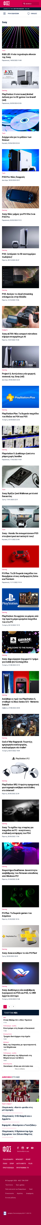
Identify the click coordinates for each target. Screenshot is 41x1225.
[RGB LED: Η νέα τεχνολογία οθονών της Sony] (20, 37)
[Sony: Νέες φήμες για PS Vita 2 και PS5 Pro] (20, 197)
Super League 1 (7, 1104)
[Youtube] (32, 1147)
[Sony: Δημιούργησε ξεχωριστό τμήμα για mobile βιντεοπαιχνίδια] (20, 642)
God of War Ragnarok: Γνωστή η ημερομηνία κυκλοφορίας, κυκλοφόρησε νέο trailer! (17, 745)
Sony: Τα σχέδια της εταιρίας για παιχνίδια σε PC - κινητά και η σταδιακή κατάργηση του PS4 (17, 830)
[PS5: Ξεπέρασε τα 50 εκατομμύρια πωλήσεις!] (20, 237)
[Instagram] (23, 1147)
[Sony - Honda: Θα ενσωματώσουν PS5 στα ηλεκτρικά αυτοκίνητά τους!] (20, 517)
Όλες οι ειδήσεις (20, 1069)
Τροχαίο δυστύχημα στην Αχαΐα (16, 1036)
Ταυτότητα (9, 1185)
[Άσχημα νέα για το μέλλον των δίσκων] (20, 120)
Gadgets (5, 330)
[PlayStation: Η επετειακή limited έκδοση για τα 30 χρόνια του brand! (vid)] (20, 77)
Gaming (4, 90)
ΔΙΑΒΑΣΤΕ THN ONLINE (16, 9)
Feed (30, 1189)
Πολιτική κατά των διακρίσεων (15, 1189)
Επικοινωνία (9, 1193)
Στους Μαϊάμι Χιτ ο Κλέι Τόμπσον (17, 1020)
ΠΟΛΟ (5, 1163)
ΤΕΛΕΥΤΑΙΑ (10, 1013)
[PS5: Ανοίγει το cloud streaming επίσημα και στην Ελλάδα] (20, 277)
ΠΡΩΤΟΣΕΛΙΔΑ (8, 1168)
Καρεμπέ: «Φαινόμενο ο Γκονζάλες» (19, 1125)
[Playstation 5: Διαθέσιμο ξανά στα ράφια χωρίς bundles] (20, 437)
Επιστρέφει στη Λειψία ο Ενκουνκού (18, 1028)
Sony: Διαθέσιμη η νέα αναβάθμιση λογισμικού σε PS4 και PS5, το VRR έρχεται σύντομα (19, 993)
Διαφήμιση (29, 1193)
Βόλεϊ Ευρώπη (7, 1063)
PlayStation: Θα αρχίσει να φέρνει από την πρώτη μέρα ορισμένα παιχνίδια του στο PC (20, 619)
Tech (3, 50)
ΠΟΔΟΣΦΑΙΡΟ (8, 1159)
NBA (4, 1017)
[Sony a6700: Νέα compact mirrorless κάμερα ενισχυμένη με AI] (20, 317)
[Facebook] (18, 1147)
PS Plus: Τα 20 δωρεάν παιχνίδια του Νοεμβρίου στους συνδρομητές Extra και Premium (20, 576)
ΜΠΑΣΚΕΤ (19, 1159)
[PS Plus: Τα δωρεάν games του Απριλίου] (20, 896)
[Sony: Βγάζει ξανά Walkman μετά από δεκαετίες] (20, 477)
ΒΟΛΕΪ (28, 1159)
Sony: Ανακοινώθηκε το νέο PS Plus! (19, 953)
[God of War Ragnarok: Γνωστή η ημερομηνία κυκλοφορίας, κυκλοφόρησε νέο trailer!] (20, 725)
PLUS (30, 1163)
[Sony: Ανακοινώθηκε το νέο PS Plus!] (20, 936)
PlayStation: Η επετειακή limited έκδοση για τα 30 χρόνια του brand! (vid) (19, 97)
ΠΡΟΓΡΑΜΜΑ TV (22, 1168)
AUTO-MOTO (21, 1163)
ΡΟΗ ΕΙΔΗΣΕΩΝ (13, 13)
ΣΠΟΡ (12, 1163)
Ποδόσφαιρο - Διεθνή (9, 1026)
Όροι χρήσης (20, 1185)
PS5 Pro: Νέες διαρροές (13, 177)
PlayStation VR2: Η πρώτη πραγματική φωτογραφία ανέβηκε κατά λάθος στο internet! (20, 787)
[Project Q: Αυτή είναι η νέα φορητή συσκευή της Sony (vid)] (20, 357)
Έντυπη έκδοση (10, 1198)
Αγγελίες (20, 1193)
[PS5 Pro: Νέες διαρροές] (20, 160)
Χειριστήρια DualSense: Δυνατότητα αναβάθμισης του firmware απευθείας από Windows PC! (20, 873)
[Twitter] (27, 1147)
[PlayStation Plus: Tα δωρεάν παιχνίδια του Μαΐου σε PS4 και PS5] (20, 397)
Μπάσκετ (6, 1042)
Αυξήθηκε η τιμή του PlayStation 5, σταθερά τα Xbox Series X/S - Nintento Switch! (20, 702)
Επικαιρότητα (7, 1034)
